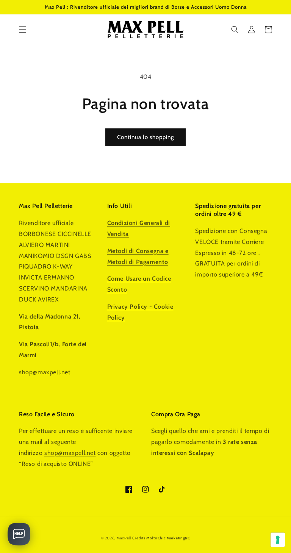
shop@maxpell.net (70, 452)
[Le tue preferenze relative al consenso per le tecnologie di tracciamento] (278, 540)
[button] (22, 29)
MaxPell (124, 538)
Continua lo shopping (145, 137)
